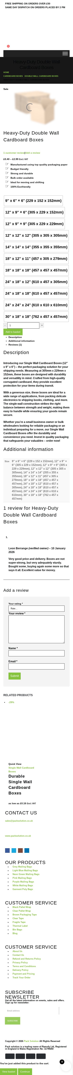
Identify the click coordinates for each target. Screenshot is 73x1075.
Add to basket (13, 331)
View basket (8, 1071)
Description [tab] (15, 337)
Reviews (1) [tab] (15, 344)
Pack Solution (31, 1041)
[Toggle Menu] (65, 53)
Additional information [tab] (21, 341)
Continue (25, 1071)
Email (12, 661)
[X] (14, 850)
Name (13, 648)
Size (6, 193)
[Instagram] (20, 850)
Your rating (15, 603)
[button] (6, 36)
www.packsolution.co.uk (18, 836)
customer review (13, 152)
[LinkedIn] (26, 850)
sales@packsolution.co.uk (19, 821)
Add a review (32, 152)
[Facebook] (7, 850)
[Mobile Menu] (5, 18)
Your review (16, 613)
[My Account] (4, 40)
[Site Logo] (12, 30)
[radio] (33, 201)
